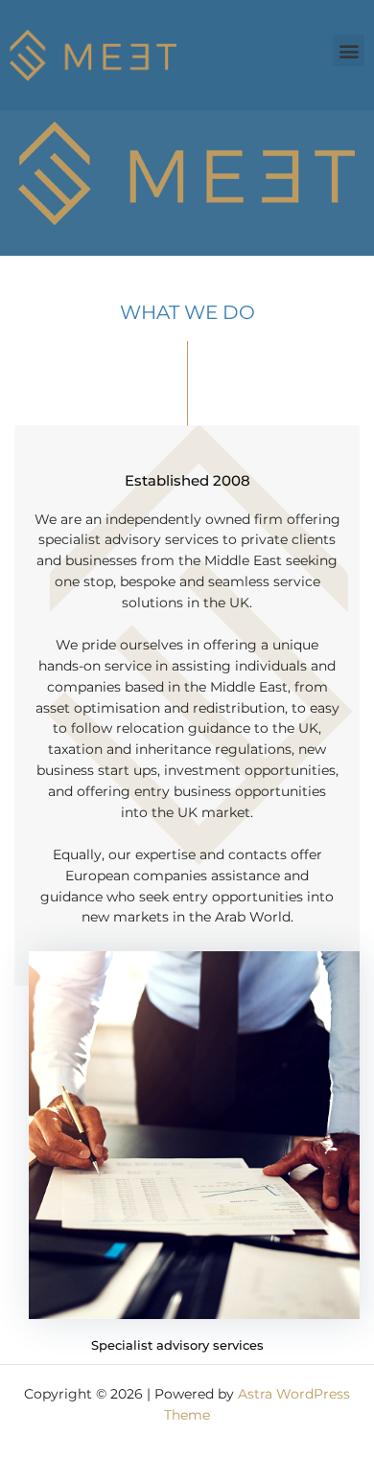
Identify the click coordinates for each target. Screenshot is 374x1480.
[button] (348, 50)
